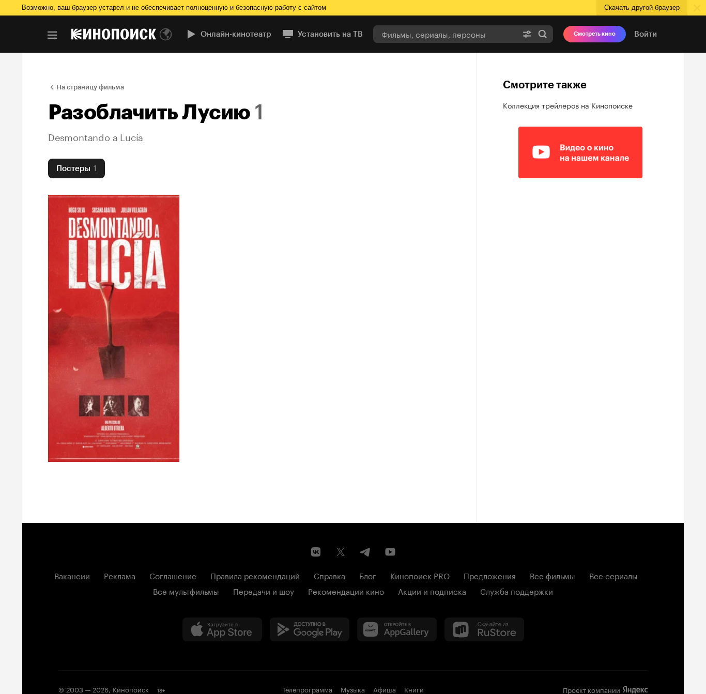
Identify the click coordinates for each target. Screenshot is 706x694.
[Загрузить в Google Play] (309, 629)
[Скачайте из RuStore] (484, 629)
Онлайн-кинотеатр (236, 34)
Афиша (384, 689)
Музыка (353, 689)
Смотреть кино (595, 33)
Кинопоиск (131, 689)
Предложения (490, 575)
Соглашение (172, 575)
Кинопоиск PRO (420, 575)
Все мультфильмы (186, 590)
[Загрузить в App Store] (222, 629)
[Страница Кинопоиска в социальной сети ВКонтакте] (316, 552)
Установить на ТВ (330, 34)
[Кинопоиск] (113, 34)
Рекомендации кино (346, 590)
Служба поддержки (516, 590)
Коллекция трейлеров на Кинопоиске (568, 105)
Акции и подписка (432, 590)
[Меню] (52, 35)
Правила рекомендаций (255, 575)
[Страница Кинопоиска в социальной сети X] (340, 552)
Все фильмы (552, 575)
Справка (329, 575)
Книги (414, 689)
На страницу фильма (90, 87)
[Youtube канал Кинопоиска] (390, 552)
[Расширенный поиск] (527, 33)
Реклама (119, 575)
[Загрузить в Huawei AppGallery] (397, 629)
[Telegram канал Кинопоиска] (365, 552)
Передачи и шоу (263, 590)
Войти (645, 34)
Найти (542, 33)
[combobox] (445, 33)
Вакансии (72, 575)
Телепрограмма (307, 689)
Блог (367, 575)
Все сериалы (613, 575)
